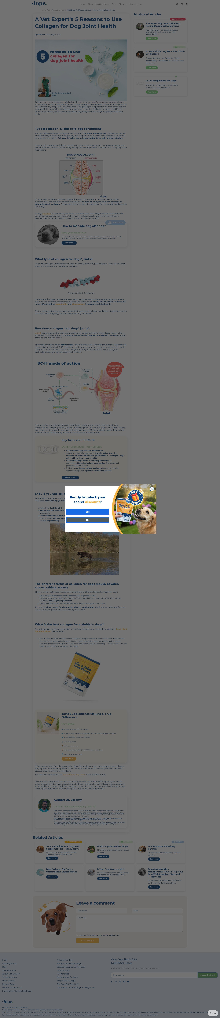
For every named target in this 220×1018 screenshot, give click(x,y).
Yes (88, 511)
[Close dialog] (152, 489)
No (87, 520)
